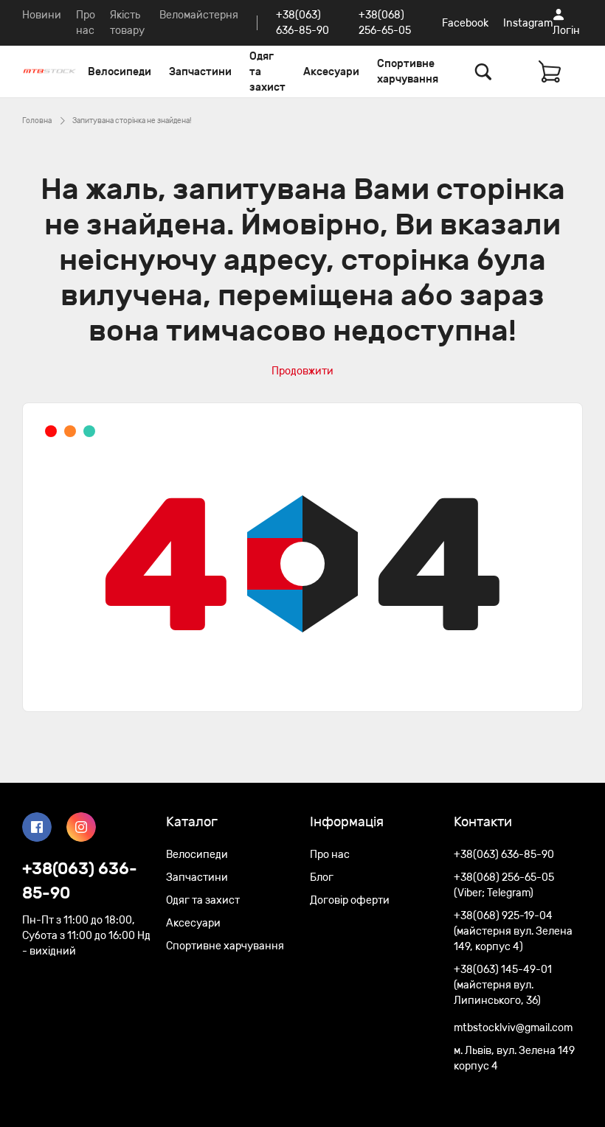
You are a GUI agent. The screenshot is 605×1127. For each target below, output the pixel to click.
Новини (41, 15)
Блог (321, 877)
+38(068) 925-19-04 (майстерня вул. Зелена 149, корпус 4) (513, 931)
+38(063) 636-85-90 (79, 881)
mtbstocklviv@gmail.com (513, 1028)
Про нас (330, 854)
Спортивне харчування (407, 71)
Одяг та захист (267, 72)
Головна (37, 120)
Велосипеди (119, 72)
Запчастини (200, 72)
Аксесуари (331, 72)
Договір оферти (350, 900)
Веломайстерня (198, 15)
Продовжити (302, 371)
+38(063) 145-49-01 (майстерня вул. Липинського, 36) (503, 985)
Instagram (528, 23)
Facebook (465, 23)
